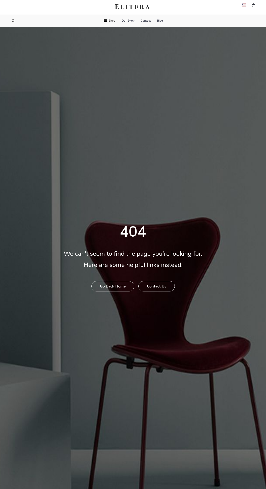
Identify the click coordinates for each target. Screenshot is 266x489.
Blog (160, 20)
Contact (146, 20)
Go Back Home (113, 286)
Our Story (128, 20)
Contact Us (156, 286)
